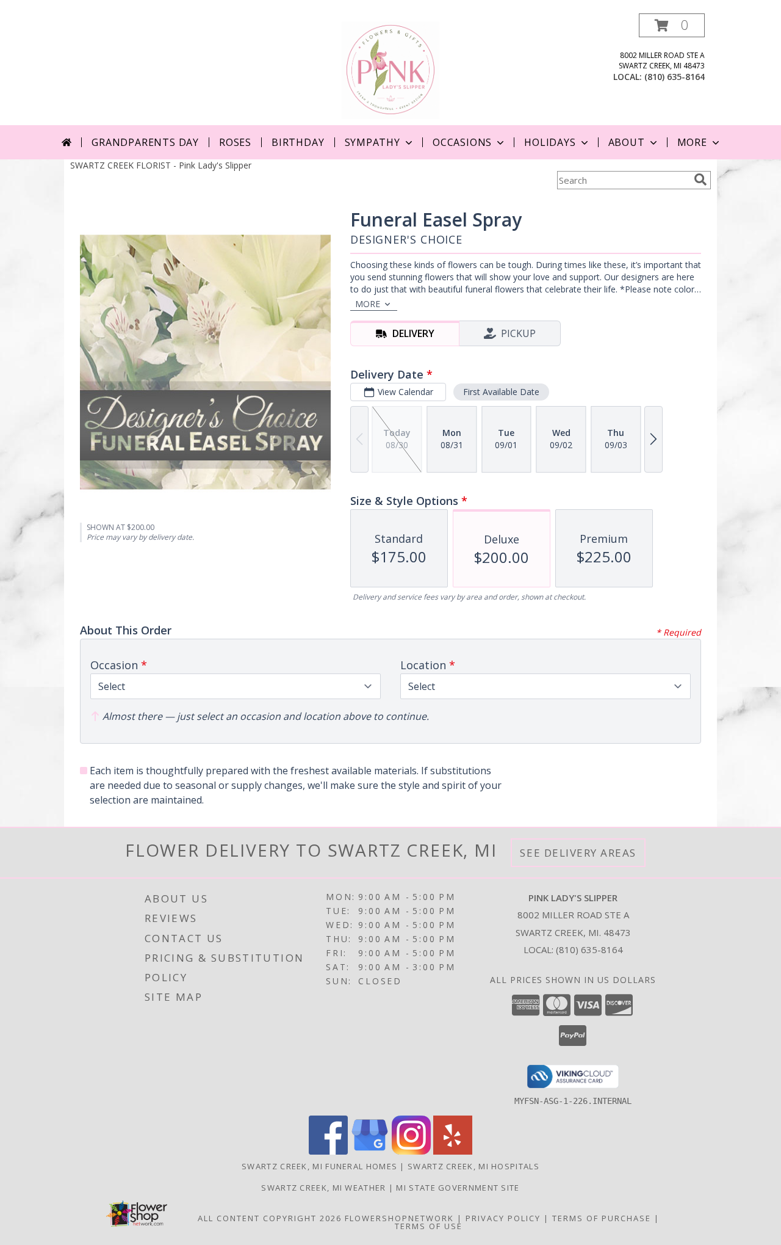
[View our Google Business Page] (369, 1151)
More (692, 142)
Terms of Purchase (601, 1218)
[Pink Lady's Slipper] (390, 69)
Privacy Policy (503, 1218)
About (626, 142)
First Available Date (501, 391)
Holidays (549, 142)
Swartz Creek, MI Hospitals (473, 1166)
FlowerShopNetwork (399, 1218)
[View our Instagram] (411, 1151)
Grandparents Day (145, 142)
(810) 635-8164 (674, 76)
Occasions (462, 142)
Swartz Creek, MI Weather (323, 1187)
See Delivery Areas (578, 853)
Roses (235, 142)
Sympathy (372, 142)
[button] (672, 25)
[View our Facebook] (328, 1151)
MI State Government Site (457, 1187)
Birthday (298, 142)
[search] (700, 179)
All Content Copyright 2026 (270, 1218)
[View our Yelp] (452, 1151)
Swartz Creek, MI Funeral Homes (319, 1166)
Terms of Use (428, 1226)
